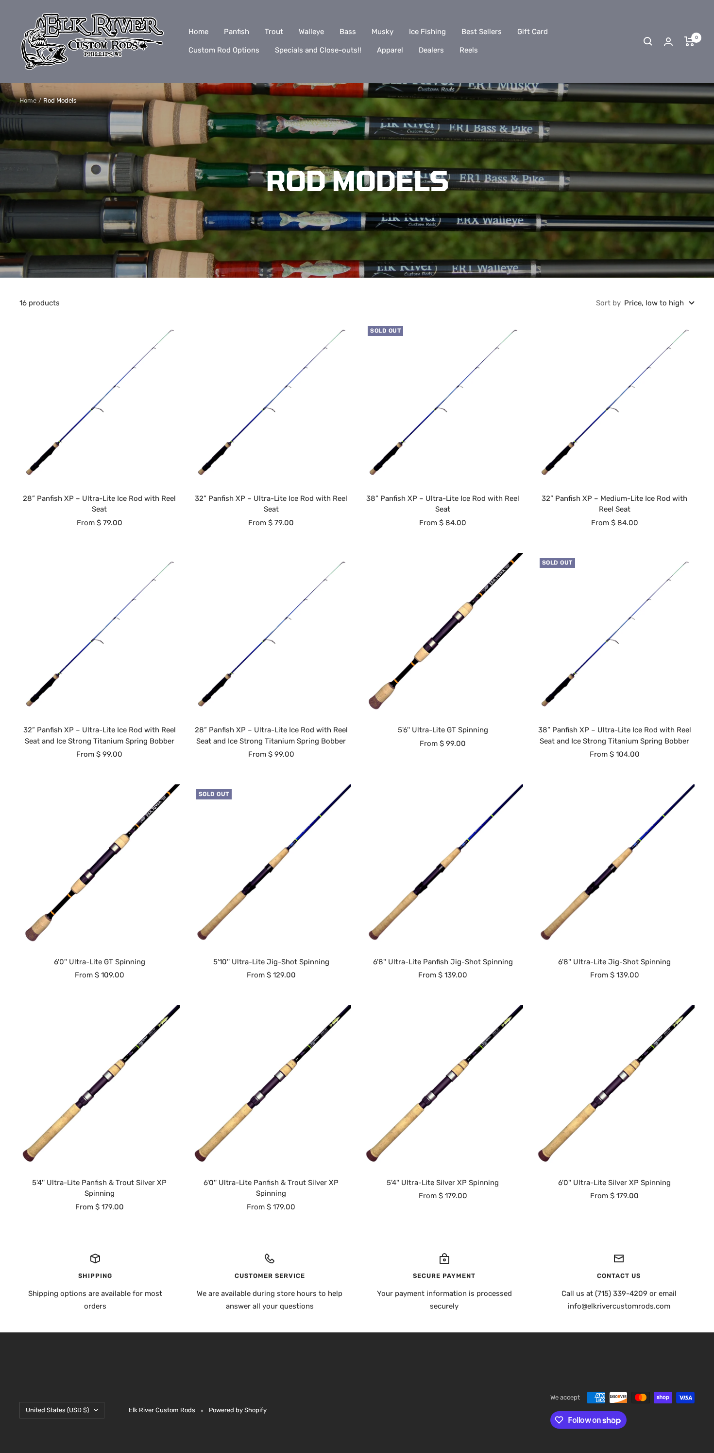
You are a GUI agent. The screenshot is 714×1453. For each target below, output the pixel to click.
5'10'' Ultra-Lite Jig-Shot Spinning (271, 961)
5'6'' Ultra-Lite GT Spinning (443, 730)
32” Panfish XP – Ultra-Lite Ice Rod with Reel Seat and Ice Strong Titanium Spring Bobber (99, 735)
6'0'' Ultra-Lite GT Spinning (99, 961)
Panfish (236, 31)
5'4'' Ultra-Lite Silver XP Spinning (443, 1182)
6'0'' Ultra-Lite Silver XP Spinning (614, 1182)
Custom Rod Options (223, 50)
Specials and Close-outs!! (318, 50)
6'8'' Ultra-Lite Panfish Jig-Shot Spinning (443, 961)
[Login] (668, 41)
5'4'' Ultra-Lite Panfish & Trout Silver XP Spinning (99, 1188)
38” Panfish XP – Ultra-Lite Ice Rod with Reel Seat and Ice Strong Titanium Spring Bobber (614, 735)
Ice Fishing (427, 31)
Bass (348, 31)
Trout (274, 31)
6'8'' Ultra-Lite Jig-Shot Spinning (614, 961)
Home (198, 31)
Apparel (390, 50)
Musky (382, 31)
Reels (468, 50)
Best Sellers (481, 31)
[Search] (648, 41)
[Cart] (689, 41)
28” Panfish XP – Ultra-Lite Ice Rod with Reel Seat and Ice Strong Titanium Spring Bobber (271, 735)
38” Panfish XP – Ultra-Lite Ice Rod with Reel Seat (442, 504)
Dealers (431, 50)
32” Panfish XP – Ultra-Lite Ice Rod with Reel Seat (271, 504)
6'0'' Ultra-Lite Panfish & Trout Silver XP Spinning (271, 1188)
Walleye (311, 31)
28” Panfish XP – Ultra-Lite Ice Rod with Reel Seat (99, 504)
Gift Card (532, 31)
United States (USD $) (57, 1410)
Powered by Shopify (238, 1410)
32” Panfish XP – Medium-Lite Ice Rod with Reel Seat (614, 504)
